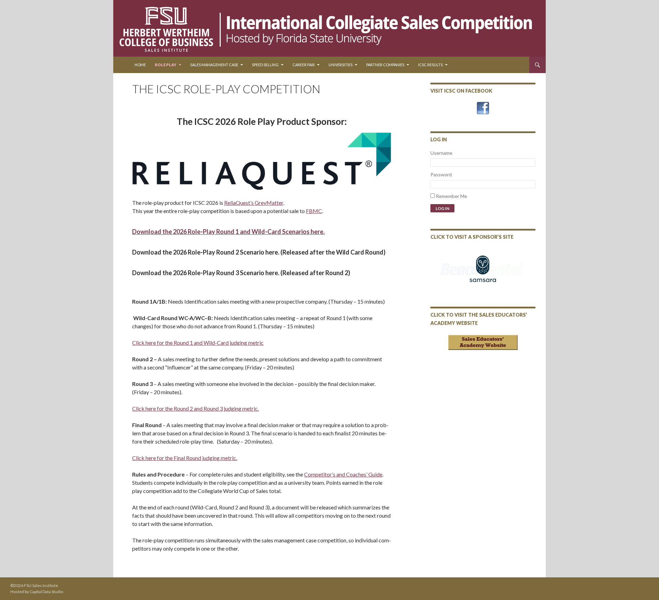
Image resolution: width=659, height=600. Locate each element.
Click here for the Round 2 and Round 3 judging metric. (195, 408)
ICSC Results (430, 64)
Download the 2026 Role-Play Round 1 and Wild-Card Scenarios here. (228, 231)
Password (441, 174)
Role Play (165, 64)
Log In (442, 208)
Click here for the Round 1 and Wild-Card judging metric (198, 342)
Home (140, 64)
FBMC (314, 211)
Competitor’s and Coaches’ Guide (343, 474)
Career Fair (303, 64)
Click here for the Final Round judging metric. (184, 458)
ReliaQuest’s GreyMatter (253, 202)
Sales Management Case (214, 64)
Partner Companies (385, 64)
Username (441, 153)
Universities (340, 64)
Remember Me (451, 196)
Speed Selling (265, 64)
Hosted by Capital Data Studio (36, 591)
